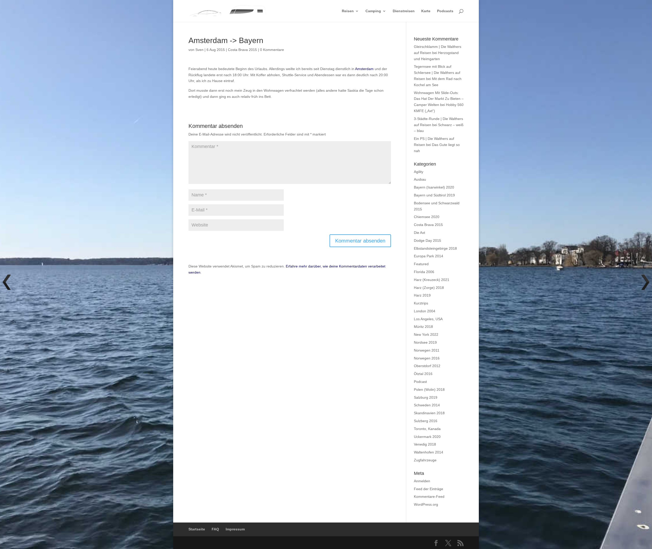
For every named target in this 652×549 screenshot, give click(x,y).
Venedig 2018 (425, 444)
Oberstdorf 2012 (427, 366)
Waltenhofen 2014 (428, 452)
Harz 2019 (422, 295)
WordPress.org (426, 504)
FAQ (215, 529)
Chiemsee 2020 (426, 217)
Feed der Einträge (428, 489)
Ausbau (420, 179)
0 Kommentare (272, 50)
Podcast (420, 382)
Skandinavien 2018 (429, 413)
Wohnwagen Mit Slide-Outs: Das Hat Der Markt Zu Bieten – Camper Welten (439, 99)
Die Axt (419, 233)
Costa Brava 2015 (242, 50)
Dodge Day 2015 (427, 240)
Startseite (196, 529)
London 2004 (424, 311)
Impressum (235, 529)
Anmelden (422, 481)
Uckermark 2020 (427, 437)
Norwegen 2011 (426, 350)
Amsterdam (364, 69)
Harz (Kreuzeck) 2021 (431, 280)
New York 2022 (426, 334)
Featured (421, 264)
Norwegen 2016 (427, 358)
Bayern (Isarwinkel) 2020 (434, 187)
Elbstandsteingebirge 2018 (435, 248)
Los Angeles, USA (428, 319)
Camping (373, 11)
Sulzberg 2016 (425, 421)
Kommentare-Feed (429, 496)
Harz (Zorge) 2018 (429, 288)
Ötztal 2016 (423, 374)
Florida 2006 (424, 272)
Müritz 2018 (423, 327)
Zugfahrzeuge (425, 460)
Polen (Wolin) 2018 (429, 389)
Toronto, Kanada (427, 429)
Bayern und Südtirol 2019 (434, 195)
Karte (425, 11)
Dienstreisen (404, 11)
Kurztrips (421, 303)
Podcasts (445, 11)
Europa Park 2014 (428, 256)
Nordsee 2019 (425, 342)
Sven (199, 50)
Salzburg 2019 (425, 397)
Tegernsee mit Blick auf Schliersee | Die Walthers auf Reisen (437, 72)
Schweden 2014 (427, 405)
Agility (418, 172)
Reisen (348, 11)
